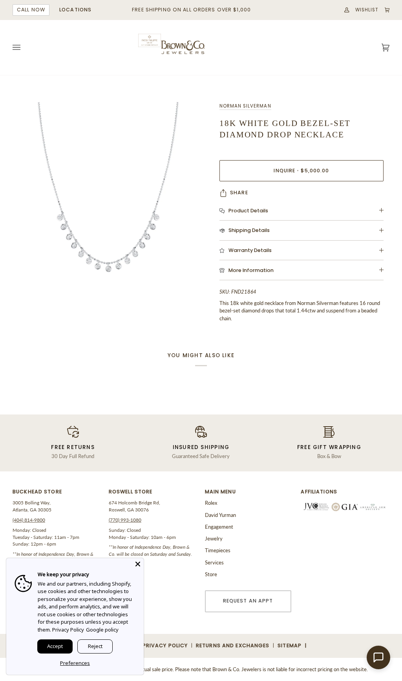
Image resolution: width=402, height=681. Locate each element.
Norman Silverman (245, 106)
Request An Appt (248, 600)
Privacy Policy (68, 629)
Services (214, 562)
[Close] (138, 564)
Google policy (102, 629)
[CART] (384, 10)
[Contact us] (378, 657)
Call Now (31, 9)
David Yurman (220, 515)
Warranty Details (250, 250)
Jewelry (214, 538)
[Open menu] (24, 47)
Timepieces (217, 550)
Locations (75, 9)
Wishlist (367, 10)
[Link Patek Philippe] (149, 40)
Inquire (301, 170)
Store (211, 574)
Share (239, 192)
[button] (57, 494)
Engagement (219, 527)
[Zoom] (107, 196)
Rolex (211, 503)
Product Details (248, 210)
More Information (251, 270)
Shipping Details (249, 230)
